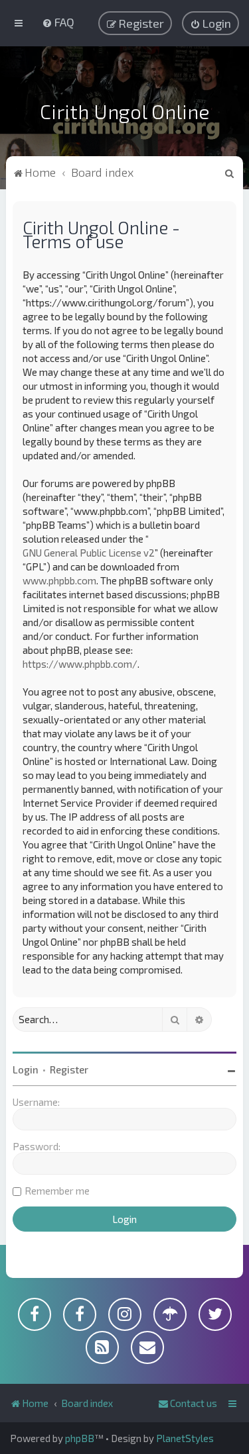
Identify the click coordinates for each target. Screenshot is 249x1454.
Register (69, 1069)
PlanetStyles (185, 1438)
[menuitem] (58, 21)
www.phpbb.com (59, 580)
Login (26, 1069)
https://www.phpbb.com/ (80, 664)
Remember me (57, 1191)
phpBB (79, 1438)
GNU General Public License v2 (89, 553)
